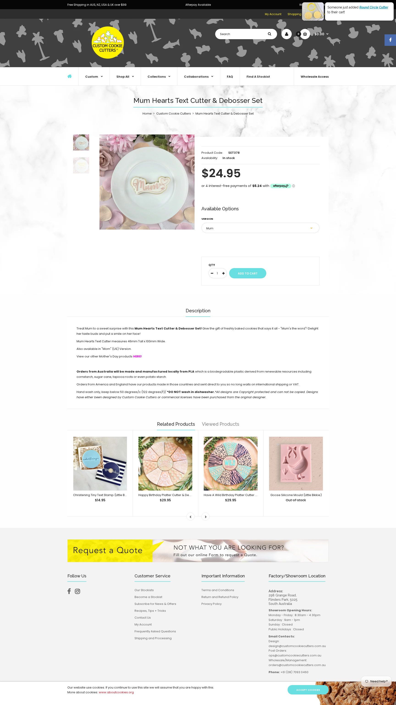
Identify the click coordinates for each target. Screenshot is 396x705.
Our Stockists (144, 590)
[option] (147, 182)
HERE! (137, 356)
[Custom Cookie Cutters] (108, 62)
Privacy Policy (211, 604)
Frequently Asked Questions (155, 631)
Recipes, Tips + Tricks (150, 611)
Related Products (176, 424)
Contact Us (143, 617)
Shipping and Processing (153, 638)
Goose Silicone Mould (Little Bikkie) (296, 495)
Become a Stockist (148, 597)
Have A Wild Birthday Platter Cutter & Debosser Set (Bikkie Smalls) (252, 495)
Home (147, 113)
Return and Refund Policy (219, 597)
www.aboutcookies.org (116, 692)
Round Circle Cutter (373, 7)
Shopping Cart (298, 14)
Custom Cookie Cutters (173, 113)
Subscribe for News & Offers (155, 604)
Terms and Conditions (217, 590)
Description (198, 310)
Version (207, 219)
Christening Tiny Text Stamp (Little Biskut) (103, 495)
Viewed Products (220, 424)
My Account (273, 14)
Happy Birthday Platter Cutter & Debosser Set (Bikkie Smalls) (183, 495)
